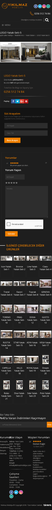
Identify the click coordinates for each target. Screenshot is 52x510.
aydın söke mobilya (6, 35)
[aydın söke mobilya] (14, 8)
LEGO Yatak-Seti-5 (43, 35)
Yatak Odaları (30, 35)
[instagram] (44, 7)
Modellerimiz (19, 35)
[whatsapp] (48, 7)
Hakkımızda (4, 444)
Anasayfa (4, 441)
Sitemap (3, 453)
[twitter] (40, 7)
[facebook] (36, 7)
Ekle (49, 424)
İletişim (3, 450)
